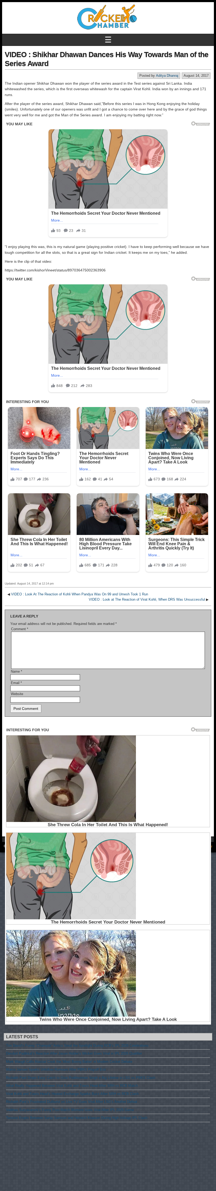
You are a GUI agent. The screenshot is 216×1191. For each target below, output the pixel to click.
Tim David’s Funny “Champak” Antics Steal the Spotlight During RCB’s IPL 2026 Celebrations (77, 1045)
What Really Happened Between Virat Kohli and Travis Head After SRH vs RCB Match (72, 1086)
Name (16, 671)
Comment (19, 629)
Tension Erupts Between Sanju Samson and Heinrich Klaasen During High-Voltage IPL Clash (76, 1118)
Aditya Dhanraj (167, 76)
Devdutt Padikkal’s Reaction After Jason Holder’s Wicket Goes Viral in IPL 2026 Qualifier (74, 1053)
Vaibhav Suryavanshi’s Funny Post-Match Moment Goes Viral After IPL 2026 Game (70, 1110)
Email (16, 683)
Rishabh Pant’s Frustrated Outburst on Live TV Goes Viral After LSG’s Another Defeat (71, 1102)
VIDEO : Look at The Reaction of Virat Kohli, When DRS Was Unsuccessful (147, 599)
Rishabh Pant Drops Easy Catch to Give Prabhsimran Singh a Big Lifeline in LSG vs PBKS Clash (80, 1078)
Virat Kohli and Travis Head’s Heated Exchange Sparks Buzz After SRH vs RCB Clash (72, 1094)
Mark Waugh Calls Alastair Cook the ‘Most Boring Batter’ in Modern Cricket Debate (69, 1062)
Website (17, 694)
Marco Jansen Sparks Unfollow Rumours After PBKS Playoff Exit (56, 1070)
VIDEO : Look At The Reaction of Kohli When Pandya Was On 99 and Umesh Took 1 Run (79, 594)
